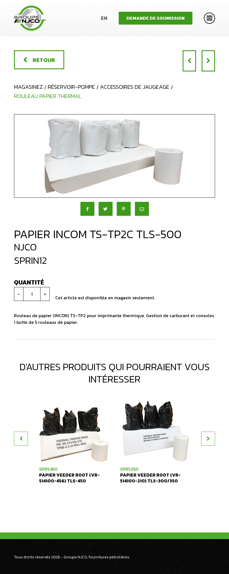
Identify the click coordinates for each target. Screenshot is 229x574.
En (104, 18)
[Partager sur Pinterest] (124, 209)
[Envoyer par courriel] (142, 209)
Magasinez (28, 87)
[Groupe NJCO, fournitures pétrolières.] (30, 18)
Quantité (29, 282)
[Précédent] (189, 60)
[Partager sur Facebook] (87, 209)
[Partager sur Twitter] (106, 209)
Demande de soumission (156, 18)
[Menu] (209, 18)
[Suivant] (208, 60)
